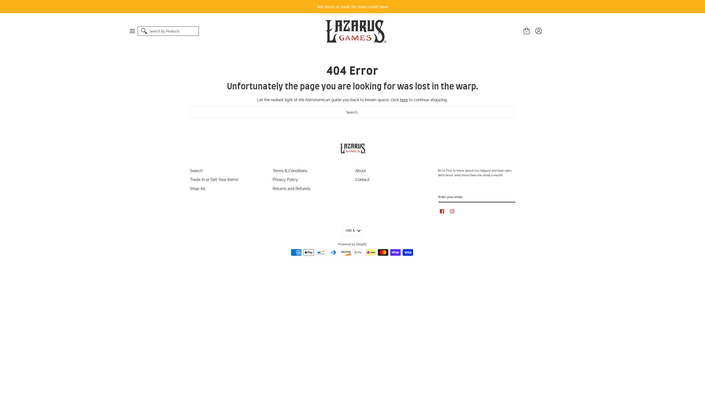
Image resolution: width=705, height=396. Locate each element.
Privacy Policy (285, 179)
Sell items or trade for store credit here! (352, 6)
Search (196, 170)
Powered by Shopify (352, 244)
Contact (362, 179)
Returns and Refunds (291, 188)
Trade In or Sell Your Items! (214, 179)
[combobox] (352, 112)
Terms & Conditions (290, 170)
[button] (135, 31)
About (360, 170)
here (404, 99)
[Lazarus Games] (355, 31)
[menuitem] (135, 31)
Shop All (197, 188)
